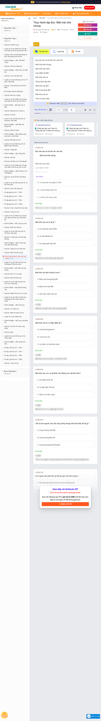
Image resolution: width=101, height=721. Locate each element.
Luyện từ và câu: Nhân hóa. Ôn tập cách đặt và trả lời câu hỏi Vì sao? (15, 166)
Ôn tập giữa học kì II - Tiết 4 (13, 196)
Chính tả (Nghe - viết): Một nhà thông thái (14, 125)
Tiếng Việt (42, 18)
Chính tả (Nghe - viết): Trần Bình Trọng (14, 61)
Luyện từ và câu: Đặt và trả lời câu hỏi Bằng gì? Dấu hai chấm (15, 263)
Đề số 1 (36, 44)
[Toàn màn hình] (94, 110)
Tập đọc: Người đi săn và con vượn (15, 293)
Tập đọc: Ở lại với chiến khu (13, 66)
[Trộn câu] (90, 110)
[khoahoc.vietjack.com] (14, 8)
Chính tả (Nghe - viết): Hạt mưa (14, 305)
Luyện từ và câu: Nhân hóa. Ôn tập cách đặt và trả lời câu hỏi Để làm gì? (15, 217)
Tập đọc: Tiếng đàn (10, 150)
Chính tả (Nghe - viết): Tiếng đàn (14, 153)
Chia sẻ (88, 25)
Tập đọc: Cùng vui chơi (11, 212)
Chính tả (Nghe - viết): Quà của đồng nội (16, 321)
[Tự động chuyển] (85, 110)
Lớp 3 (35, 18)
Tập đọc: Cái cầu (9, 115)
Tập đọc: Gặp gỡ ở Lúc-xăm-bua (14, 249)
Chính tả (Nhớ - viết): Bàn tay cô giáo (14, 106)
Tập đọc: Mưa (8, 332)
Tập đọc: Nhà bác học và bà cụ (14, 111)
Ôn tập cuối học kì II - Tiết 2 (13, 348)
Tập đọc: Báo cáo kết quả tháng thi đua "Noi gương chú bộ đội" (15, 55)
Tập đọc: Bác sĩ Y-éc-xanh (13, 274)
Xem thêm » (40, 176)
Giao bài (89, 29)
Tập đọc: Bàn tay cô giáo (12, 95)
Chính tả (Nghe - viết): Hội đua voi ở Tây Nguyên (15, 172)
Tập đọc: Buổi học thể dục (12, 227)
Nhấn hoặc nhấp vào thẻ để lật (67, 103)
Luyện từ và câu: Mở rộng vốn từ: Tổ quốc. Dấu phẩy (16, 81)
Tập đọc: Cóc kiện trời (11, 309)
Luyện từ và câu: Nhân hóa (13, 316)
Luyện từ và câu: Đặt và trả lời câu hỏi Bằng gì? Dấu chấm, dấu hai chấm (15, 299)
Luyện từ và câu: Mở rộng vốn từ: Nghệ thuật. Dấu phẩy (15, 145)
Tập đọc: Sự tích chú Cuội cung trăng (14, 327)
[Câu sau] (71, 110)
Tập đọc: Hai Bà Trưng (11, 45)
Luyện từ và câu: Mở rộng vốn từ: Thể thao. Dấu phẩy (15, 232)
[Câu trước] (59, 110)
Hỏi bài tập (4, 716)
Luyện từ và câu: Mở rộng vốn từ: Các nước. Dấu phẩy (15, 283)
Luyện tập (60, 51)
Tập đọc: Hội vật (9, 157)
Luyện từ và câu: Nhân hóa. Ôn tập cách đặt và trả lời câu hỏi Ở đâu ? (15, 100)
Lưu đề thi (89, 38)
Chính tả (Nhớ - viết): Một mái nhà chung (15, 269)
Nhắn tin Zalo (95, 716)
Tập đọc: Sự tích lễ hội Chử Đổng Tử (15, 178)
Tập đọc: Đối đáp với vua (12, 140)
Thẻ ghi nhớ (43, 51)
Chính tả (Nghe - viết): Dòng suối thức (14, 343)
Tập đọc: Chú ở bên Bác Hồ (13, 76)
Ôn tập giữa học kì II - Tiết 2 (13, 192)
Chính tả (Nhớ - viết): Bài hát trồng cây (15, 288)
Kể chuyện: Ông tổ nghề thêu (13, 91)
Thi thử (77, 51)
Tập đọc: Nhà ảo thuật (11, 130)
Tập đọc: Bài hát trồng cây (12, 278)
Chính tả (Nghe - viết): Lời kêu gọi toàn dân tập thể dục (15, 244)
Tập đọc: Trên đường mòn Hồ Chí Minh (15, 86)
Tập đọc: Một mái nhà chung (13, 252)
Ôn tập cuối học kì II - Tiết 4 (13, 351)
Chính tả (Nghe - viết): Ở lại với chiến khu (16, 71)
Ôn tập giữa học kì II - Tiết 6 (13, 200)
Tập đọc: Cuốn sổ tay (11, 363)
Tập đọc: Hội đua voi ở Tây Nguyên (15, 161)
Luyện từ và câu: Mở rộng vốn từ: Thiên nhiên (15, 337)
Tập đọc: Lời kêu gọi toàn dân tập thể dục (15, 238)
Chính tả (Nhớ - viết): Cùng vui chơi (15, 223)
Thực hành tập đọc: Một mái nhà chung (59, 18)
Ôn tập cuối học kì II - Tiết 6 (13, 355)
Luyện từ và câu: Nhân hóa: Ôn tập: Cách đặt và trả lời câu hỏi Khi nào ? (16, 50)
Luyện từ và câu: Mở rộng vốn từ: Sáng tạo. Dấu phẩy (15, 119)
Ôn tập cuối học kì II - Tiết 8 (13, 359)
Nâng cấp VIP (66, 504)
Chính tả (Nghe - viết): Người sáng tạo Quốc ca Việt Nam (15, 135)
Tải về (89, 33)
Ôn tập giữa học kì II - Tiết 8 (13, 204)
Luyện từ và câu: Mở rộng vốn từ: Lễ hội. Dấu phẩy (16, 184)
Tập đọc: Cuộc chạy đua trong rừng (15, 208)
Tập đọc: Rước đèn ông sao (13, 188)
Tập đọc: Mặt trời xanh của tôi (14, 313)
